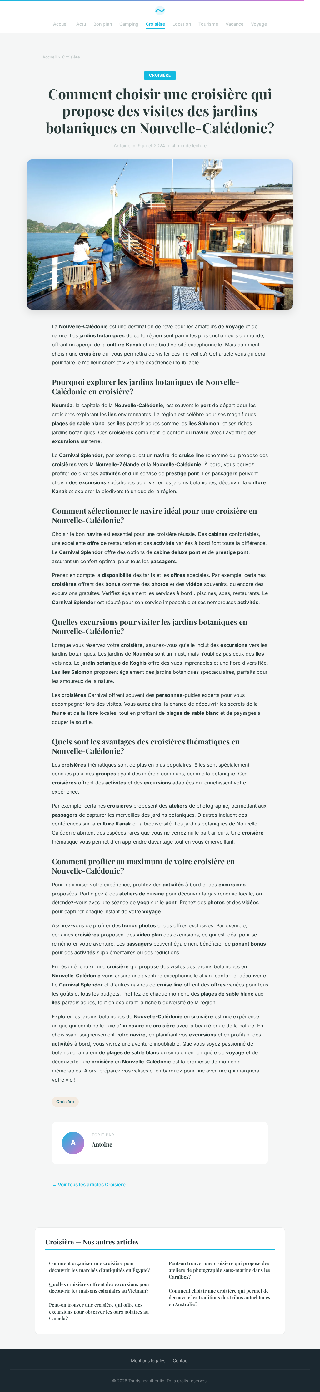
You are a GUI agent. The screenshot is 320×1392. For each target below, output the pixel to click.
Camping (128, 24)
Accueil (61, 24)
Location (181, 24)
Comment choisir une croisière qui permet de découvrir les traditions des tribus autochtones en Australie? (219, 1297)
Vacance (234, 24)
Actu (81, 24)
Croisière (155, 24)
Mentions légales (148, 1360)
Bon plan (102, 24)
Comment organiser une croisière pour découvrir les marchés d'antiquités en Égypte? (99, 1266)
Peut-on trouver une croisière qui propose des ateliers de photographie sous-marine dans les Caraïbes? (219, 1270)
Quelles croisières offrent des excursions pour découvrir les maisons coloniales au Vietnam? (99, 1287)
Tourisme (208, 24)
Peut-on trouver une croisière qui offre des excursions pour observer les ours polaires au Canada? (99, 1311)
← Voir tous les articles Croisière (89, 1185)
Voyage (259, 24)
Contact (181, 1360)
